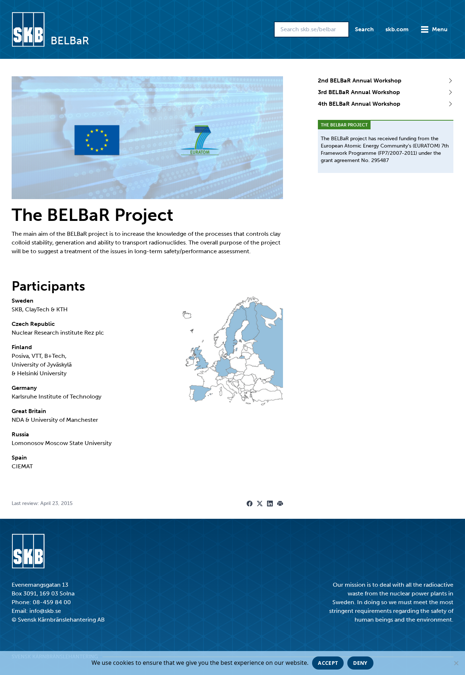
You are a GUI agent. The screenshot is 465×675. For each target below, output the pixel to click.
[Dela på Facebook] (249, 503)
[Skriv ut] (280, 503)
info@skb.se (45, 610)
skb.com (397, 29)
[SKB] (28, 551)
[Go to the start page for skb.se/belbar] (28, 29)
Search (364, 29)
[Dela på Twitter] (260, 503)
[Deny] (456, 663)
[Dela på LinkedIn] (270, 503)
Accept (328, 662)
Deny (360, 662)
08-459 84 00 (52, 602)
